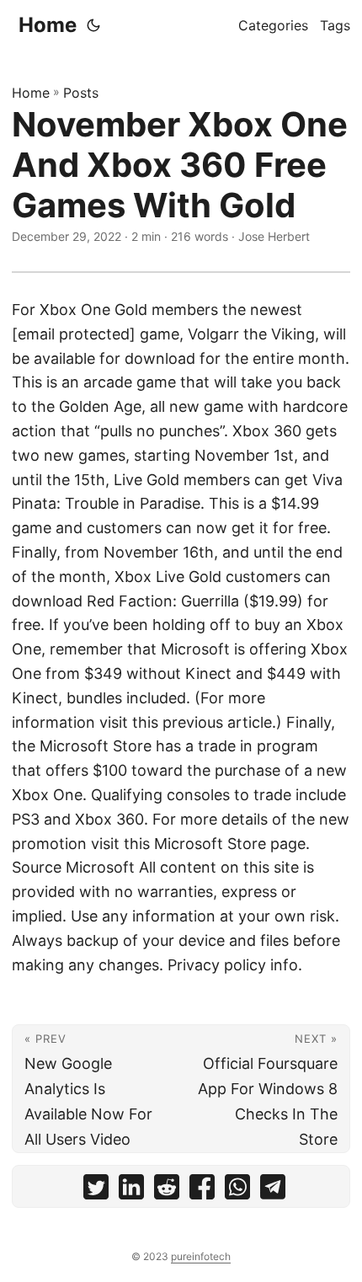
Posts (80, 92)
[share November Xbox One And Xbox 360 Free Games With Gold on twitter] (96, 1190)
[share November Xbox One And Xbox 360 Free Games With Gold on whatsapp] (237, 1190)
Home (48, 25)
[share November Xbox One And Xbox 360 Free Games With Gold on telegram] (272, 1190)
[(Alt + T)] (93, 25)
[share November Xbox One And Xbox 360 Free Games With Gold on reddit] (166, 1190)
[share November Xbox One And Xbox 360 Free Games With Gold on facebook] (202, 1190)
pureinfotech (201, 1256)
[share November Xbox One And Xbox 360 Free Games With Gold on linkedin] (131, 1190)
